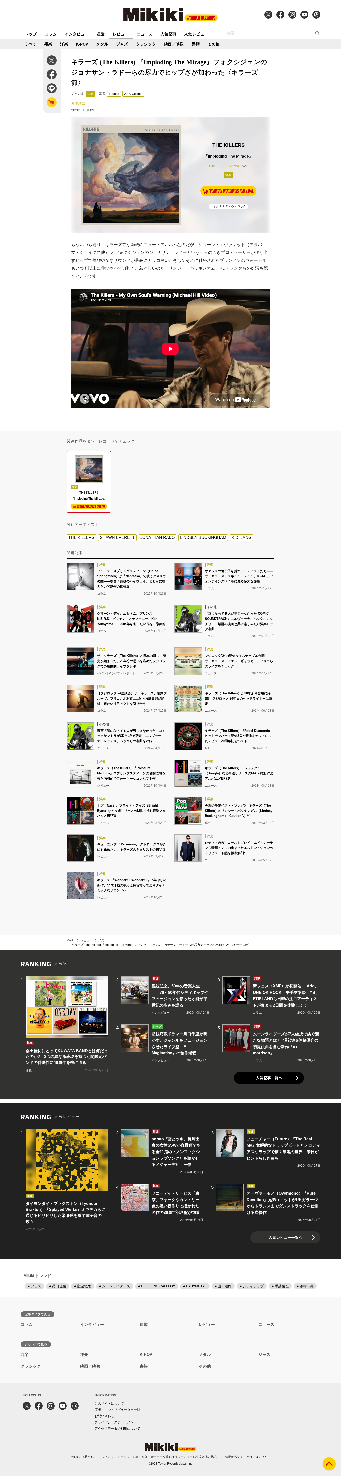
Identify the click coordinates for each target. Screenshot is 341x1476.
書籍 (196, 44)
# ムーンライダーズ (114, 1286)
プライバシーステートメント (116, 1422)
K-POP (82, 44)
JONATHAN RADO (157, 537)
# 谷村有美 (305, 1286)
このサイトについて (109, 1403)
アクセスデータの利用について (117, 1428)
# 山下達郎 (223, 1286)
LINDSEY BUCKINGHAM (203, 537)
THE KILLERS (81, 537)
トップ (31, 34)
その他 (214, 44)
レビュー (121, 34)
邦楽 (48, 44)
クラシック (146, 44)
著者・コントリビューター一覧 (117, 1409)
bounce (114, 94)
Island (213, 166)
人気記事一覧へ (269, 1077)
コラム (51, 34)
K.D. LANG (241, 537)
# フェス (34, 1286)
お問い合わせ (104, 1416)
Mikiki (70, 940)
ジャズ (122, 44)
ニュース (144, 34)
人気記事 (168, 34)
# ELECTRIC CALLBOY (156, 1286)
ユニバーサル (231, 166)
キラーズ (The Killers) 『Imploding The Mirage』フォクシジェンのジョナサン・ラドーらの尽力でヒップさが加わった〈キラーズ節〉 (161, 945)
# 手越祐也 (280, 1286)
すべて (30, 44)
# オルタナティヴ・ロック (228, 206)
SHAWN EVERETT (117, 537)
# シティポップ (252, 1286)
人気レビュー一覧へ (285, 1237)
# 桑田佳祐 (57, 1286)
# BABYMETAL (195, 1286)
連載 (101, 34)
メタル (102, 44)
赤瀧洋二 (78, 103)
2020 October (133, 94)
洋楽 (64, 44)
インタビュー (77, 34)
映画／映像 (174, 44)
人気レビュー (196, 34)
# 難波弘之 (82, 1286)
